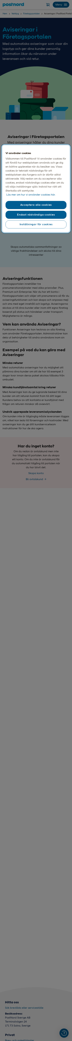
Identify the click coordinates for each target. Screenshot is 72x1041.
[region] (36, 189)
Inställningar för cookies (36, 224)
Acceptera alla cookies (36, 205)
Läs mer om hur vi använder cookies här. (30, 194)
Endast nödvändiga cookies (36, 214)
